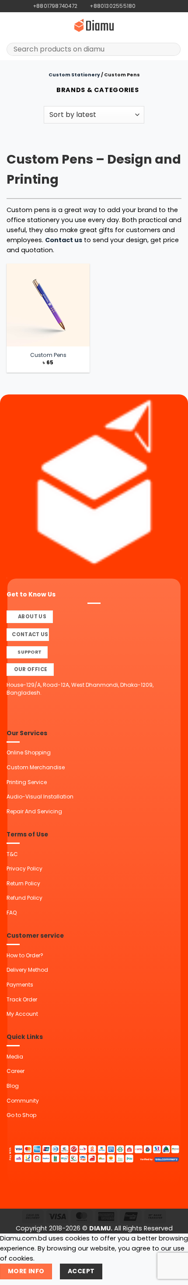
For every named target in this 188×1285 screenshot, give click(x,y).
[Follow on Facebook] (142, 6)
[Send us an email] (157, 6)
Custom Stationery (74, 75)
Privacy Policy (24, 868)
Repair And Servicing (34, 811)
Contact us (63, 240)
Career (15, 1071)
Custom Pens (48, 355)
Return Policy (23, 883)
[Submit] (171, 49)
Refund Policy (24, 897)
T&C (12, 854)
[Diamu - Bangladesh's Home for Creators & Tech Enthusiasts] (94, 25)
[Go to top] (170, 1273)
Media (15, 1056)
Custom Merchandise (36, 767)
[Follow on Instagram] (150, 6)
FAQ (12, 912)
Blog (13, 1086)
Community (23, 1100)
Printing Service (27, 782)
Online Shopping (29, 752)
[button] (11, 25)
